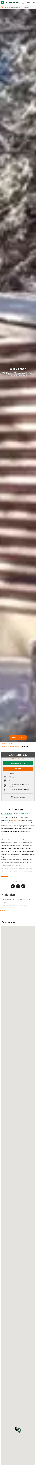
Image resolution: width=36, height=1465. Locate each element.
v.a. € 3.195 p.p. (18, 754)
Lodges (10, 743)
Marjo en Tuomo (16, 820)
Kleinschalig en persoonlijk (10, 746)
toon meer (4, 876)
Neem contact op (18, 763)
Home (3, 743)
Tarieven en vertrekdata (18, 758)
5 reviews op (16, 813)
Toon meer (3, 910)
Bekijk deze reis (18, 738)
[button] (19, 1431)
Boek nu (18, 769)
